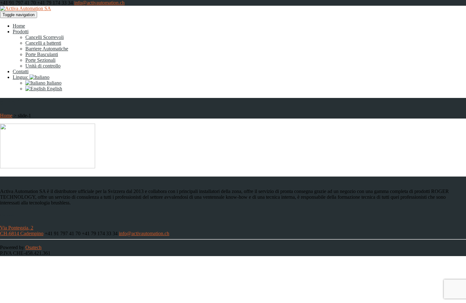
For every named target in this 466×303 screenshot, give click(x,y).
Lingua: (21, 77)
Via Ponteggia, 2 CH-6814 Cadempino (21, 230)
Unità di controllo (43, 65)
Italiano (53, 83)
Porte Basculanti (41, 54)
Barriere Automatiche (46, 48)
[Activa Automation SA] (25, 8)
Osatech (33, 247)
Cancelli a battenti (43, 43)
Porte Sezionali (40, 60)
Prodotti (21, 31)
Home (19, 26)
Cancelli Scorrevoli (44, 37)
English (54, 88)
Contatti (21, 71)
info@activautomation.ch (99, 2)
